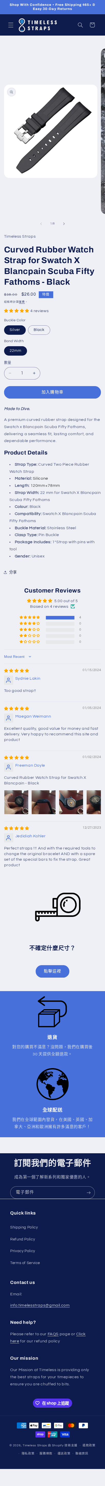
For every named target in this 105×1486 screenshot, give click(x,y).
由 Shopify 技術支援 (62, 1445)
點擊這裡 (52, 971)
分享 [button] (13, 572)
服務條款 (46, 1453)
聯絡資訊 (81, 1453)
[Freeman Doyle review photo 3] (71, 802)
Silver (15, 330)
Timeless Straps (35, 1445)
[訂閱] (89, 1192)
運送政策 (64, 1453)
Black (39, 330)
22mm (15, 351)
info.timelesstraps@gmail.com (40, 1305)
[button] (11, 25)
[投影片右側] (64, 223)
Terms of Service (25, 1263)
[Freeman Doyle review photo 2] (43, 802)
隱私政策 (28, 1453)
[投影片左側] (41, 223)
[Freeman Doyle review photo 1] (16, 802)
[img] (16, 671)
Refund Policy (22, 1239)
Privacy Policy (22, 1251)
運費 (22, 301)
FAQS (53, 1334)
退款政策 (89, 1445)
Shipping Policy (24, 1227)
